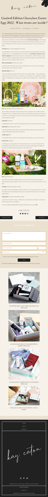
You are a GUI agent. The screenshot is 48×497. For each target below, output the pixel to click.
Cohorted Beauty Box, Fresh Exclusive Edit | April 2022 (24, 307)
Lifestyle (18, 28)
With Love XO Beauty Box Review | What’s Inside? (24, 408)
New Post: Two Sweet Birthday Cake (24, 493)
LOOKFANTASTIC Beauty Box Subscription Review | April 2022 (24, 345)
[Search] (45, 16)
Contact (24, 429)
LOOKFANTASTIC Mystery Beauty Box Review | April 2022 (24, 383)
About (24, 426)
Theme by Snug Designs (32, 484)
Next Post (41, 217)
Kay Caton (35, 28)
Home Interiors (23, 487)
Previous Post (6, 217)
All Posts (12, 28)
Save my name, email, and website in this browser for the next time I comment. (21, 256)
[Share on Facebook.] (23, 214)
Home (24, 423)
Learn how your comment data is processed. (30, 263)
